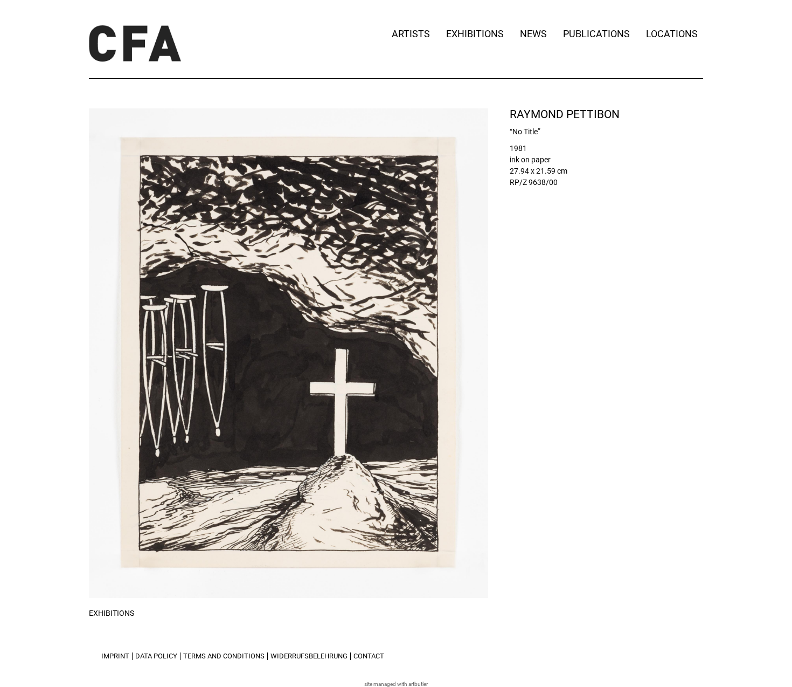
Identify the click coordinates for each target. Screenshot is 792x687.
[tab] (111, 614)
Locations (672, 33)
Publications (596, 33)
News (533, 33)
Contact (368, 656)
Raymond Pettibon (565, 114)
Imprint (115, 656)
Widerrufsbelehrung (309, 656)
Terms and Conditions (224, 656)
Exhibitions (475, 33)
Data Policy (156, 656)
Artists (411, 33)
